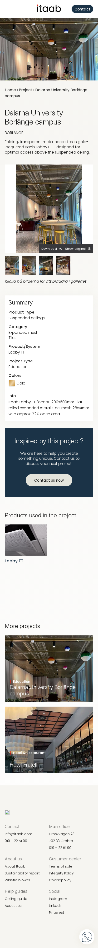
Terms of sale (60, 866)
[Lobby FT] (26, 540)
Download (49, 249)
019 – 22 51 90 (16, 840)
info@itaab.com (18, 834)
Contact (82, 9)
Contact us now (49, 480)
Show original (75, 249)
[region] (49, 909)
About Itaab (15, 866)
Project (25, 90)
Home (10, 90)
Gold (20, 383)
